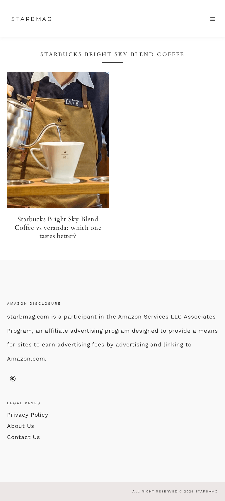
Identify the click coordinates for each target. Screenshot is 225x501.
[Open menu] (212, 19)
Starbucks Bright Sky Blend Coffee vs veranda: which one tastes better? (58, 227)
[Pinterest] (12, 378)
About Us (20, 426)
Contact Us (23, 437)
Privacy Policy (27, 414)
